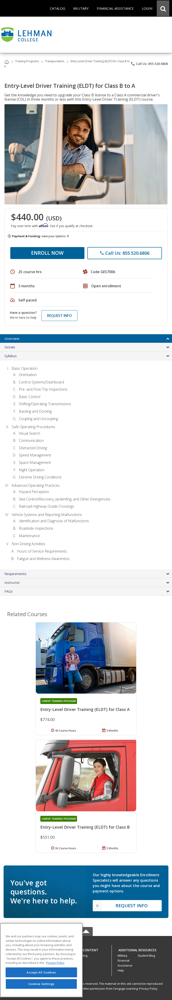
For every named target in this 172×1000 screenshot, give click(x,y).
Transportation (54, 61)
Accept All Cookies (41, 972)
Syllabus (10, 356)
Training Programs (27, 61)
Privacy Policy (148, 989)
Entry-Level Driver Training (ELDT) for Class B (85, 827)
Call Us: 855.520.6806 (149, 64)
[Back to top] (86, 949)
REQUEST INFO (59, 315)
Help (121, 970)
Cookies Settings (41, 984)
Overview (11, 338)
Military (122, 956)
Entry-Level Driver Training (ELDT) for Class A (85, 709)
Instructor (12, 582)
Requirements (15, 573)
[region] (41, 960)
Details (9, 347)
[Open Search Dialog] (163, 8)
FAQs (8, 591)
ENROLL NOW (47, 252)
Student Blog (146, 956)
